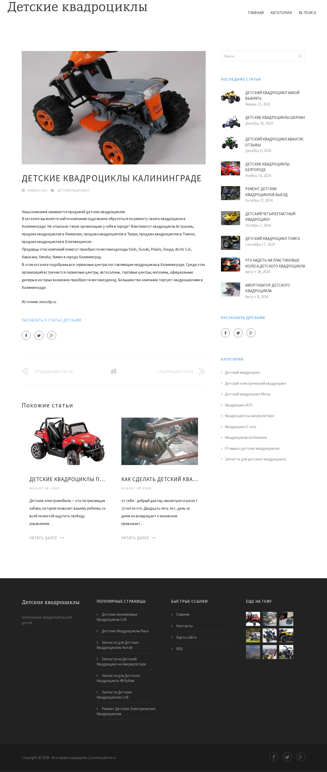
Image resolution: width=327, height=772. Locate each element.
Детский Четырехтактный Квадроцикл (270, 216)
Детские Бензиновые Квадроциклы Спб (117, 617)
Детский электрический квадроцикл (255, 383)
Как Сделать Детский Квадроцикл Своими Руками (159, 479)
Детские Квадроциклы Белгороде (267, 167)
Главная (256, 12)
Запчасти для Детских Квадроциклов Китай (118, 645)
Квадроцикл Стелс (240, 426)
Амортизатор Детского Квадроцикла (267, 288)
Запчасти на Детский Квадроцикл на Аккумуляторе (121, 661)
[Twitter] (38, 335)
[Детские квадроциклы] (78, 8)
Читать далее (43, 537)
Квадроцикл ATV (238, 405)
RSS (179, 648)
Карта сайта (186, 637)
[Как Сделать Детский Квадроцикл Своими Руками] (159, 441)
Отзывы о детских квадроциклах (252, 448)
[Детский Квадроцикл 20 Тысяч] (253, 652)
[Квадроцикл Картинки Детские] (270, 635)
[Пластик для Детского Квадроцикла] (286, 652)
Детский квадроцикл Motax (248, 394)
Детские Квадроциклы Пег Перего (67, 479)
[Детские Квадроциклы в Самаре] (270, 652)
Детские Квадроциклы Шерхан (275, 117)
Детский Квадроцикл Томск (272, 238)
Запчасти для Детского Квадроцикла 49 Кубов (118, 678)
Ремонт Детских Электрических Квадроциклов (126, 711)
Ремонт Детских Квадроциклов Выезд (266, 191)
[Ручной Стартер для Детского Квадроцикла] (286, 619)
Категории (281, 12)
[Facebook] (26, 335)
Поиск (310, 12)
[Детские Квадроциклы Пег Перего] (67, 441)
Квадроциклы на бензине (246, 437)
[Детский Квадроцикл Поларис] (253, 635)
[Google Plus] (51, 335)
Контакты (184, 625)
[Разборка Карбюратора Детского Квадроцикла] (286, 635)
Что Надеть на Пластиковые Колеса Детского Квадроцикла (275, 263)
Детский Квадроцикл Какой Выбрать (272, 95)
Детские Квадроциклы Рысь (125, 630)
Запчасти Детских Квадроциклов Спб (114, 695)
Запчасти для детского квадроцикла (255, 459)
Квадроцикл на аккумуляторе (249, 415)
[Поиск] (300, 56)
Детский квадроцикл (73, 190)
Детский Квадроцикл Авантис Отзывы (274, 142)
